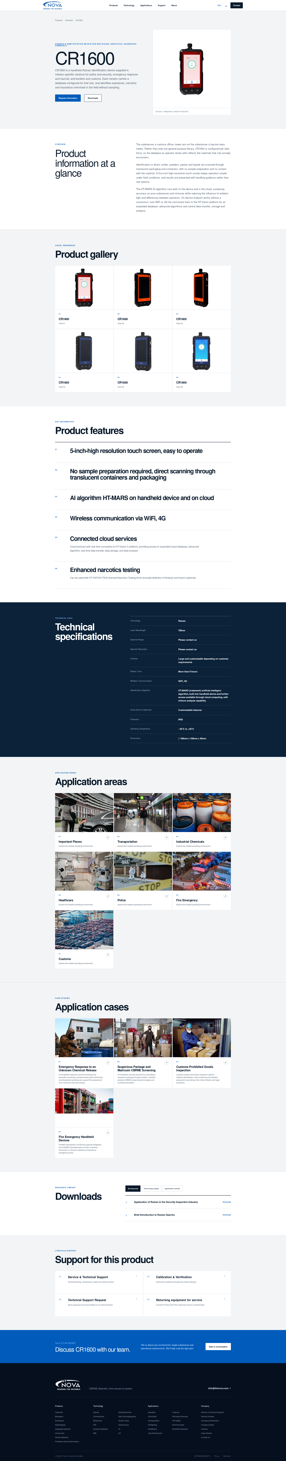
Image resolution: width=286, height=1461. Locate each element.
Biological (59, 1416)
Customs (175, 1412)
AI (119, 1429)
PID (94, 1424)
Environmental (178, 1424)
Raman (96, 1412)
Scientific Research (180, 1429)
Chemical (69, 20)
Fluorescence (98, 1416)
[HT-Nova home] (52, 5)
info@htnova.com (219, 1388)
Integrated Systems (63, 1429)
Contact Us (205, 1437)
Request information (68, 98)
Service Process (207, 1416)
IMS (94, 1433)
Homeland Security (180, 1416)
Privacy (217, 1456)
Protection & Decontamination (67, 1441)
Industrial (151, 1412)
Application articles (172, 1188)
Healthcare (152, 1429)
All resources (133, 1188)
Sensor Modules (61, 1437)
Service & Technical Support (212, 1412)
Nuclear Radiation (100, 1429)
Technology (129, 5)
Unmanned (59, 1433)
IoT (119, 1433)
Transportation (154, 1420)
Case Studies (206, 1433)
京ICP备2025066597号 (202, 1456)
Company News (207, 1424)
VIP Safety (176, 1420)
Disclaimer (227, 1456)
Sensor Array (123, 1420)
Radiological (60, 1424)
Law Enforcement (155, 1433)
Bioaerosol (97, 1420)
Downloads (93, 98)
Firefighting (152, 1424)
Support (161, 5)
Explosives (59, 1420)
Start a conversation (218, 1346)
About (174, 5)
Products (113, 5)
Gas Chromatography (127, 1416)
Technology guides (151, 1188)
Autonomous (123, 1424)
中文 (219, 5)
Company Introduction (210, 1420)
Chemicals (152, 1416)
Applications (146, 5)
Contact (236, 5)
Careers (204, 1429)
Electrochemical (124, 1412)
